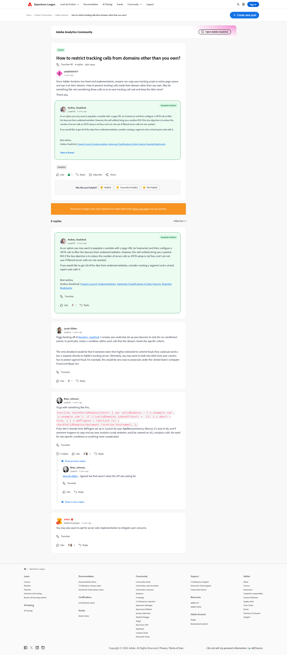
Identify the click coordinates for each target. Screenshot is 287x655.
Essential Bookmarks (155, 144)
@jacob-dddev (70, 476)
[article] (118, 272)
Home (28, 15)
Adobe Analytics (61, 15)
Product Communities (43, 15)
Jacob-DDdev (70, 328)
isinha (67, 519)
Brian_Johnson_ (72, 398)
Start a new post (140, 208)
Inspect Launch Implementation (92, 144)
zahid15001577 (71, 71)
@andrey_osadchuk (88, 337)
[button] (244, 15)
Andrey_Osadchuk (77, 107)
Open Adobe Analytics (216, 31)
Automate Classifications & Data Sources (126, 144)
